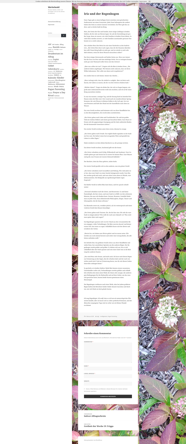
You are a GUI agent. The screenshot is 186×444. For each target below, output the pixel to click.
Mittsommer (60, 84)
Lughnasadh (51, 82)
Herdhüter (50, 75)
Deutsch (60, 49)
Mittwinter (50, 86)
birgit (97, 316)
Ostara (61, 86)
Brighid (49, 49)
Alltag (62, 44)
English (56, 59)
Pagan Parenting (56, 89)
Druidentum (50, 51)
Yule (49, 99)
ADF (49, 44)
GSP (54, 71)
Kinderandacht (51, 80)
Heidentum (59, 71)
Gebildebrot (50, 71)
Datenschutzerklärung (54, 21)
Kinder (60, 77)
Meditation (51, 84)
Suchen (50, 33)
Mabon (57, 82)
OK (149, 1)
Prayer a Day (59, 92)
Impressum (51, 24)
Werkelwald (54, 7)
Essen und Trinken (52, 61)
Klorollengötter (60, 80)
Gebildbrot (62, 69)
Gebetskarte (53, 69)
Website (86, 381)
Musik (56, 86)
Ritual (51, 95)
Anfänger (50, 47)
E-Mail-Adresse (89, 373)
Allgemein (104, 316)
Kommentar (88, 342)
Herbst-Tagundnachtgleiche (55, 73)
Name (86, 366)
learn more (143, 1)
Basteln (56, 47)
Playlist (50, 93)
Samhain (57, 96)
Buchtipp (56, 49)
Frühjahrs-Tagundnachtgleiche (55, 63)
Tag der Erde (51, 98)
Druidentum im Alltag (55, 55)
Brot (53, 49)
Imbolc (56, 75)
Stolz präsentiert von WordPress (93, 440)
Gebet (51, 65)
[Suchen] (63, 35)
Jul (60, 75)
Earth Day (50, 59)
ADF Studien (55, 44)
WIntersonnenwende (59, 98)
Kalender (52, 77)
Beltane (63, 47)
